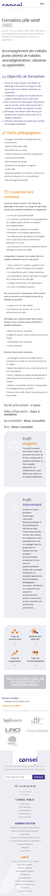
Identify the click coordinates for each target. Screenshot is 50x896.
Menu (42, 4)
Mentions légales (25, 792)
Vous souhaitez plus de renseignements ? (25, 682)
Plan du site (25, 795)
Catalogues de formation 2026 (16, 701)
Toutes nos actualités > (11, 706)
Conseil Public (12, 4)
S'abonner (38, 777)
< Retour (7, 25)
